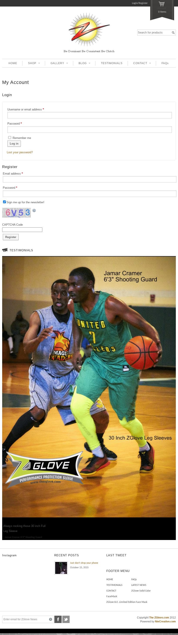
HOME (12, 63)
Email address (13, 173)
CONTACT (137, 64)
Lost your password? (20, 152)
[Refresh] (34, 210)
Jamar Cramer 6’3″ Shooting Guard (23, 537)
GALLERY (54, 64)
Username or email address (25, 109)
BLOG (80, 64)
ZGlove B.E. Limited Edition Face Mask (126, 602)
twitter (66, 619)
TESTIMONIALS (111, 63)
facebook (58, 619)
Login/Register (140, 3)
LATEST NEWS (138, 585)
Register (10, 237)
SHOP (29, 64)
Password (14, 123)
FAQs (165, 63)
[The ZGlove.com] (89, 46)
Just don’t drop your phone (84, 563)
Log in (14, 143)
